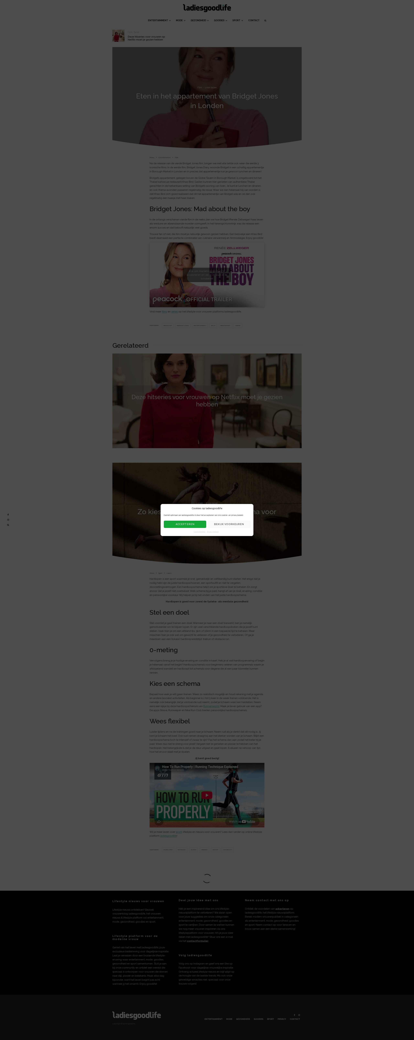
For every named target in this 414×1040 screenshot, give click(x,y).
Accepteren (185, 524)
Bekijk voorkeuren (229, 524)
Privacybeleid (213, 532)
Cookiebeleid (199, 532)
